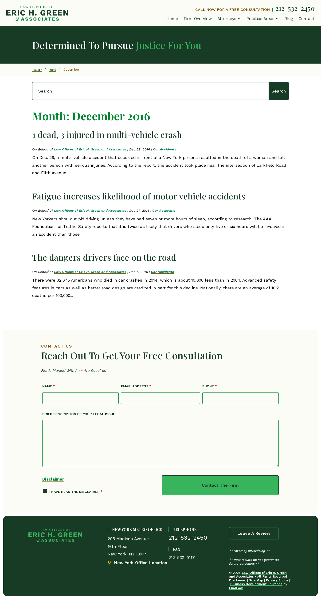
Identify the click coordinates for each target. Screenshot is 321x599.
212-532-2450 (295, 8)
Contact (306, 18)
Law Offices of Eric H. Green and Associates (90, 149)
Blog (289, 18)
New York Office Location (140, 562)
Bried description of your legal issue (78, 414)
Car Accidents (164, 149)
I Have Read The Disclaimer (75, 492)
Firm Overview (198, 18)
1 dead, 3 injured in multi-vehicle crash (107, 134)
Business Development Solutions (256, 584)
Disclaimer (53, 479)
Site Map (256, 580)
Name (48, 386)
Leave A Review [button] (253, 533)
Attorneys (226, 18)
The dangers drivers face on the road (104, 257)
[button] (263, 20)
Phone (209, 386)
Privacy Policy (277, 580)
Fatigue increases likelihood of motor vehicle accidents (138, 196)
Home (172, 18)
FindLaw (236, 588)
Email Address (136, 386)
